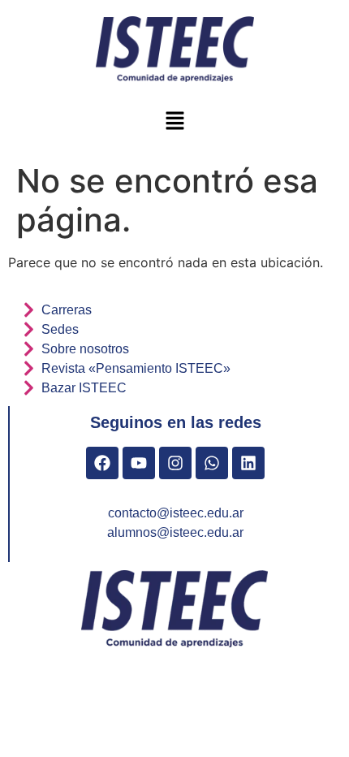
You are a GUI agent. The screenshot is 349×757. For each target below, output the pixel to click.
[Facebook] (102, 463)
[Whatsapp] (212, 463)
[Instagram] (175, 463)
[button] (174, 121)
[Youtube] (139, 463)
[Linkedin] (248, 463)
